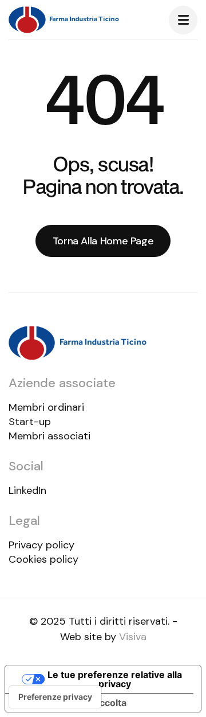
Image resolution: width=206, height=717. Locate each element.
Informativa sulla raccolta (70, 702)
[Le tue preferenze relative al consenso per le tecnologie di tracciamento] (55, 697)
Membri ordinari (46, 407)
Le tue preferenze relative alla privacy (114, 679)
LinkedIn (27, 490)
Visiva (132, 637)
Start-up (30, 421)
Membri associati (49, 436)
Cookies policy (43, 559)
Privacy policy (41, 545)
